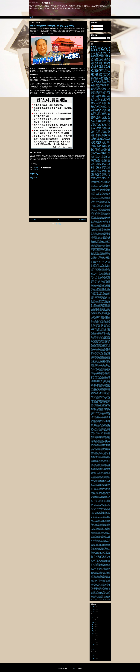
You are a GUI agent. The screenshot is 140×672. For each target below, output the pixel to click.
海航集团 (106, 89)
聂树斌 (103, 170)
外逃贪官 (94, 366)
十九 (96, 194)
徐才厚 (105, 72)
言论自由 (94, 117)
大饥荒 (108, 74)
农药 (105, 321)
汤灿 (94, 164)
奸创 (108, 374)
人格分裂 (96, 298)
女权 (99, 374)
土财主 (93, 361)
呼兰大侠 (108, 198)
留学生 (103, 167)
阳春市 (107, 174)
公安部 (102, 190)
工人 (92, 125)
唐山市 (102, 149)
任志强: (100, 302)
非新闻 (106, 176)
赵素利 (96, 246)
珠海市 (103, 114)
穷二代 (100, 236)
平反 (92, 156)
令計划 (102, 301)
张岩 (96, 405)
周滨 (105, 198)
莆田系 (104, 91)
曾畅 (100, 217)
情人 (105, 410)
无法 (100, 430)
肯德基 (104, 238)
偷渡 (100, 310)
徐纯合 (106, 156)
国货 (100, 358)
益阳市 (105, 232)
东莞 (107, 117)
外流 (92, 366)
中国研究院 (94, 281)
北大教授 (108, 329)
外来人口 (108, 365)
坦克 (95, 362)
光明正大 (99, 312)
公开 (95, 316)
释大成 (101, 249)
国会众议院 (106, 354)
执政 (106, 416)
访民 (107, 63)
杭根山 (100, 448)
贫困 (92, 245)
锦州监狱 (102, 250)
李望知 (102, 445)
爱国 (109, 113)
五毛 (93, 186)
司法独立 (97, 342)
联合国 (96, 238)
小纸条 (102, 390)
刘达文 (101, 326)
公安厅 (96, 190)
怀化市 (107, 210)
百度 (103, 78)
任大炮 (94, 188)
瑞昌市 (106, 230)
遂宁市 (96, 135)
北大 (106, 94)
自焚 (95, 132)
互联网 (102, 88)
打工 (98, 416)
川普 (109, 124)
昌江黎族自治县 (104, 433)
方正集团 (104, 429)
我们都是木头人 (94, 413)
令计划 (103, 50)
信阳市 (98, 144)
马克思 (93, 256)
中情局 (95, 285)
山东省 (103, 58)
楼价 (103, 453)
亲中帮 (92, 297)
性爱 (97, 410)
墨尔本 (104, 364)
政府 (98, 96)
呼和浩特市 (93, 350)
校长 (102, 450)
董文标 (97, 242)
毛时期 (95, 458)
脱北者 (106, 116)
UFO (94, 262)
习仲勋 (101, 80)
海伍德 (93, 166)
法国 (97, 224)
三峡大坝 (104, 265)
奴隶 (106, 374)
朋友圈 (102, 217)
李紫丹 (108, 445)
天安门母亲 (100, 152)
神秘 (106, 234)
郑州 (99, 249)
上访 (107, 73)
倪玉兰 (98, 309)
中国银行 (108, 182)
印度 (93, 337)
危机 (100, 121)
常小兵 (108, 155)
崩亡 (94, 393)
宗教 (94, 155)
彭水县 (106, 408)
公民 (107, 144)
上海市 (95, 59)
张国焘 (102, 404)
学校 (104, 381)
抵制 (95, 159)
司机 (94, 342)
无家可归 (97, 430)
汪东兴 (97, 164)
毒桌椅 (103, 457)
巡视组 (96, 393)
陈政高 (104, 253)
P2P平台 (95, 261)
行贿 (106, 242)
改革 (100, 159)
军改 (100, 145)
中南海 (103, 61)
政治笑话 (108, 422)
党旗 (109, 189)
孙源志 (104, 380)
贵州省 (92, 87)
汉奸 (102, 222)
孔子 (107, 153)
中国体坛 (107, 274)
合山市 (105, 342)
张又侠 (96, 404)
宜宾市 (93, 385)
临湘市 (108, 286)
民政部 (105, 460)
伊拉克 (94, 304)
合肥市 (99, 198)
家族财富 (102, 386)
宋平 (101, 205)
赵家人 (104, 76)
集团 (95, 254)
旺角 (98, 127)
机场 (93, 160)
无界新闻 (107, 430)
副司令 (99, 328)
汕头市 (100, 103)
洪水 (109, 224)
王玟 (102, 230)
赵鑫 (96, 174)
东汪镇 (97, 270)
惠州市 (95, 157)
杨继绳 (97, 220)
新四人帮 (92, 428)
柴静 (106, 220)
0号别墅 (97, 258)
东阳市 (102, 270)
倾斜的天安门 (103, 309)
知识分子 (99, 131)
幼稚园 (105, 396)
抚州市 (93, 418)
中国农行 (95, 182)
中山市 (106, 284)
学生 (106, 381)
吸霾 (101, 346)
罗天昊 (107, 237)
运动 (92, 248)
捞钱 (101, 420)
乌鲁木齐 (95, 289)
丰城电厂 (105, 286)
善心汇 (100, 200)
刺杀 (97, 328)
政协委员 (94, 422)
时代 (93, 433)
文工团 (96, 214)
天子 (93, 204)
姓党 (94, 102)
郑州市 (108, 76)
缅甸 (100, 116)
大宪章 (106, 368)
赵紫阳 (94, 67)
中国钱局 (103, 282)
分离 (94, 324)
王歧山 (92, 131)
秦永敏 (95, 116)
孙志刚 (98, 380)
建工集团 (94, 401)
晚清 (108, 434)
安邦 (93, 110)
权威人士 (107, 440)
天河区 (106, 370)
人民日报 (106, 80)
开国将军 (106, 401)
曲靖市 (108, 216)
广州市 (104, 63)
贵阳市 (100, 134)
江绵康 (106, 222)
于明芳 (98, 294)
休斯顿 (99, 304)
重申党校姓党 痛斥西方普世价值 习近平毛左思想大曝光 (52, 26)
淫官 (97, 166)
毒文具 (94, 457)
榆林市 (107, 221)
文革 (95, 52)
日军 (109, 214)
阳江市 (102, 252)
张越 (98, 125)
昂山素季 (96, 433)
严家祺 (92, 272)
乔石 (95, 94)
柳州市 (104, 67)
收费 (108, 421)
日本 (97, 89)
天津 (102, 72)
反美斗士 (102, 197)
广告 (92, 397)
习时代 (104, 290)
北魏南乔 (99, 330)
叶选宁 (94, 198)
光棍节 (104, 312)
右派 (92, 198)
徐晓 (101, 409)
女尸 (94, 374)
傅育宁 (105, 310)
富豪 (94, 389)
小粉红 (104, 206)
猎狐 (103, 229)
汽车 (108, 464)
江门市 (92, 464)
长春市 (107, 250)
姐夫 (96, 376)
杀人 (98, 440)
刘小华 (98, 325)
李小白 (96, 444)
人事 (95, 297)
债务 (93, 189)
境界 (100, 364)
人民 (104, 99)
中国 (101, 47)
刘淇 (107, 120)
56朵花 (99, 178)
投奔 (104, 417)
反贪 (106, 338)
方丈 (102, 214)
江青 (106, 128)
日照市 (105, 432)
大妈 (100, 368)
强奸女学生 (95, 408)
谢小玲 (96, 173)
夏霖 (102, 365)
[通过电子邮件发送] (44, 167)
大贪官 (97, 370)
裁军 (106, 171)
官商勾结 (103, 384)
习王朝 (107, 290)
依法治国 (98, 188)
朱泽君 (105, 438)
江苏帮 (106, 462)
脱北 (100, 240)
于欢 (101, 294)
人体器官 (101, 119)
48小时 (95, 260)
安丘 (100, 382)
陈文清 (107, 253)
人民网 (93, 300)
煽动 (108, 226)
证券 (102, 244)
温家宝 (101, 62)
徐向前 (95, 409)
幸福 (103, 396)
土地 (98, 360)
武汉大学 (97, 456)
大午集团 (101, 366)
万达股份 (97, 265)
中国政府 (104, 277)
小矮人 (97, 390)
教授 (108, 424)
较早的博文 (82, 219)
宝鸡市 (103, 385)
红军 (105, 131)
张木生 (106, 405)
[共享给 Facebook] (49, 167)
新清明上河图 (97, 428)
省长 (94, 233)
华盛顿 (98, 333)
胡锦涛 (100, 63)
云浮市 (103, 142)
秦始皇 (103, 169)
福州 (97, 169)
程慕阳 (107, 169)
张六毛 (104, 209)
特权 (93, 229)
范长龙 (102, 132)
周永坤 (93, 349)
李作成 (102, 441)
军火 (105, 320)
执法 (96, 213)
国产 (105, 200)
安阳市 (98, 205)
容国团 (107, 386)
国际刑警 (100, 150)
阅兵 (94, 77)
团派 (98, 95)
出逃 (95, 146)
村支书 (100, 446)
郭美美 (97, 106)
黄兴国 (104, 137)
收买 (103, 421)
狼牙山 (100, 229)
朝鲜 (94, 72)
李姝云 (103, 442)
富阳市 (98, 206)
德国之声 (106, 409)
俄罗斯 (107, 306)
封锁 (106, 389)
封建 (100, 389)
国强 (108, 357)
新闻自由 (102, 428)
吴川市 (106, 345)
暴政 (100, 436)
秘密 (95, 236)
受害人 (94, 340)
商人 (106, 352)
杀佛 (100, 440)
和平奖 (106, 100)
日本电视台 (102, 432)
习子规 (98, 290)
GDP (104, 260)
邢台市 (99, 135)
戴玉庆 (103, 212)
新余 (109, 426)
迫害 (97, 248)
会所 (102, 304)
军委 (101, 120)
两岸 (102, 181)
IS (109, 137)
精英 (92, 237)
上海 (97, 67)
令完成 (99, 55)
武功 (107, 454)
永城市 (100, 461)
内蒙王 (105, 318)
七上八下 (106, 264)
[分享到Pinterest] (50, 167)
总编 (99, 410)
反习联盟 (92, 197)
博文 (94, 26)
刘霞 (98, 146)
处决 (92, 365)
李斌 (97, 445)
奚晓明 (95, 204)
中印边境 (94, 274)
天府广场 (103, 370)
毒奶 (92, 457)
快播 (92, 112)
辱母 (101, 246)
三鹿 (95, 266)
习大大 (98, 185)
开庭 (93, 402)
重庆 (100, 174)
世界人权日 (107, 268)
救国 (106, 424)
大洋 (105, 369)
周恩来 (105, 77)
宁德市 (95, 382)
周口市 (106, 346)
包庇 (108, 328)
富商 (107, 388)
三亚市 (100, 138)
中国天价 (103, 276)
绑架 (93, 170)
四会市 (104, 353)
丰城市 (101, 286)
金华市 (104, 249)
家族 (100, 124)
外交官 (104, 365)
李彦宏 (107, 444)
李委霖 (100, 442)
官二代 (103, 205)
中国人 (98, 77)
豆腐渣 (100, 173)
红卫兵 (108, 131)
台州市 (105, 341)
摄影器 (96, 421)
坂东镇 (107, 361)
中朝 (98, 285)
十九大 (98, 194)
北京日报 (102, 329)
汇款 (97, 462)
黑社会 (102, 117)
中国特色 (99, 182)
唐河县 (103, 352)
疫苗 (101, 76)
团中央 (98, 354)
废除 (103, 398)
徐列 (109, 408)
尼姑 (109, 206)
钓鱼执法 (95, 250)
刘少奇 (103, 94)
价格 (93, 302)
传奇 (106, 304)
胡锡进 (97, 240)
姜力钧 (102, 377)
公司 (108, 314)
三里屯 (92, 266)
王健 (108, 229)
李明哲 (102, 160)
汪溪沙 (105, 464)
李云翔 (96, 441)
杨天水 (108, 446)
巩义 (109, 393)
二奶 (94, 294)
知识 (93, 234)
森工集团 (100, 453)
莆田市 (96, 171)
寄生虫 (104, 388)
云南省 (99, 61)
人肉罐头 (99, 300)
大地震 (95, 368)
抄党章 (92, 417)
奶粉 (95, 124)
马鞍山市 (103, 256)
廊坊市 (103, 102)
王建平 (108, 130)
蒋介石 (108, 91)
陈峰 (102, 253)
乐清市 (100, 289)
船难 (107, 240)
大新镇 (100, 369)
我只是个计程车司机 (102, 413)
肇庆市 (99, 238)
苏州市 (102, 85)
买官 (106, 293)
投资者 (106, 417)
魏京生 (106, 177)
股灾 (98, 66)
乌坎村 (94, 62)
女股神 (103, 374)
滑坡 (98, 226)
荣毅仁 (103, 241)
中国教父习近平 (94, 278)
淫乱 (102, 225)
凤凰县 (104, 322)
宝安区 (108, 205)
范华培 (92, 171)
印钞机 (95, 337)
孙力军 (95, 380)
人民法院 (104, 298)
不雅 (99, 268)
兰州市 (93, 120)
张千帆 (93, 404)
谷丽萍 (98, 117)
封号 (98, 389)
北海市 (103, 146)
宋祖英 (96, 110)
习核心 (98, 99)
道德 (107, 248)
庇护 (95, 398)
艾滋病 (93, 241)
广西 (104, 110)
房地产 (101, 157)
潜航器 (103, 226)
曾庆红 (103, 56)
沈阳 (100, 164)
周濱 (99, 349)
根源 (93, 452)
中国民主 (95, 280)
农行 (107, 321)
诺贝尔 (102, 98)
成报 (107, 412)
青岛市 (103, 176)
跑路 (99, 246)
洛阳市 (96, 130)
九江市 (95, 185)
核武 (97, 221)
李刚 (92, 442)
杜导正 (105, 446)
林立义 (102, 449)
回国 (103, 200)
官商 (100, 384)
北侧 (105, 329)
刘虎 (106, 193)
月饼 (99, 437)
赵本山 (93, 246)
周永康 (100, 52)
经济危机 (101, 237)
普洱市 (93, 436)
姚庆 (100, 153)
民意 (100, 460)
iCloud (106, 262)
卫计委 (107, 336)
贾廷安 (103, 134)
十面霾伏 (103, 332)
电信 (94, 232)
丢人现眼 (108, 270)
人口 (101, 297)
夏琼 (100, 365)
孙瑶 (107, 380)
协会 (104, 333)
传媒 (108, 304)
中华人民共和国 (100, 139)
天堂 (96, 152)
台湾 (107, 70)
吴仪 (104, 345)
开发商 (100, 401)
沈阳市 (103, 164)
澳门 (106, 113)
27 (109, 258)
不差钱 (93, 268)
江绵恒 (103, 103)
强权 (99, 408)
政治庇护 (104, 422)
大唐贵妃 (105, 366)
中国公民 (95, 276)
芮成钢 (106, 78)
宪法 (97, 102)
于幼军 (99, 142)
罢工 (96, 170)
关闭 (109, 317)
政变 (106, 102)
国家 (100, 95)
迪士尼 (94, 248)
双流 (107, 337)
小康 (95, 390)
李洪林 (101, 218)
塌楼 (109, 362)
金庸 (107, 249)
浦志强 (103, 82)
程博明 (97, 236)
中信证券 (97, 80)
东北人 (101, 269)
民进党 (97, 222)
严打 (95, 272)
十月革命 (102, 194)
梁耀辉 (94, 453)
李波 (97, 72)
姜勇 (105, 377)
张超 (107, 406)
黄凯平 (94, 257)
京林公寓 (106, 296)
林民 (97, 449)
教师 (101, 112)
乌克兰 (107, 288)
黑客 (107, 137)
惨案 (97, 212)
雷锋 (97, 254)
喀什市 (97, 200)
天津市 (98, 50)
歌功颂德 (96, 454)
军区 (98, 145)
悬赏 (103, 410)
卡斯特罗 (102, 336)
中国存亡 (107, 276)
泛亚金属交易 (105, 224)
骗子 (98, 137)
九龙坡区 (108, 289)
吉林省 (98, 100)
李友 (97, 218)
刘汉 (96, 326)
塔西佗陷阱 (96, 364)
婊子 (99, 378)
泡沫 (93, 113)
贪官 (101, 70)
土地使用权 (102, 360)
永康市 (103, 461)
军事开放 (94, 320)
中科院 (107, 285)
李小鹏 (93, 103)
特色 (95, 229)
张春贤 (94, 125)
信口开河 (106, 308)
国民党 (103, 95)
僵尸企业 (96, 189)
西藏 (105, 85)
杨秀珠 (94, 220)
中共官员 (100, 273)
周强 (98, 348)
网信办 (104, 237)
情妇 (95, 212)
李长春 (107, 127)
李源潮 (101, 66)
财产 (109, 244)
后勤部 (104, 344)
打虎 (94, 213)
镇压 (92, 77)
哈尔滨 (94, 352)
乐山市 (104, 184)
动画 (102, 328)
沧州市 (92, 224)
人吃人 (99, 186)
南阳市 (103, 148)
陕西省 (94, 63)
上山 (97, 266)
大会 (98, 202)
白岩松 (102, 232)
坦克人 (98, 123)
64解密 (102, 178)
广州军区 (105, 397)
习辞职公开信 (94, 107)
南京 (93, 148)
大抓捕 (97, 369)
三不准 (101, 265)
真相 (104, 233)
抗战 (96, 96)
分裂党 (96, 324)
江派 (104, 222)
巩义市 (92, 394)
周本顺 (94, 149)
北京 (92, 52)
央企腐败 (99, 372)
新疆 (109, 65)
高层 (98, 177)
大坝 (98, 368)
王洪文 (99, 230)
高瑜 (95, 99)
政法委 (92, 424)
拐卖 (98, 159)
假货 (94, 310)
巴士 (97, 394)
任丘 (95, 302)
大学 (105, 123)
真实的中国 (100, 233)
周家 (93, 348)
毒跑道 (98, 163)
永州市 (107, 163)
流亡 (95, 225)
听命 (93, 345)
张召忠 (99, 404)
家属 (99, 386)
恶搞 (101, 410)
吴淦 (105, 121)
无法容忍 (103, 430)
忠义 (93, 410)
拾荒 (95, 420)
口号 (95, 341)
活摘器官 (92, 225)
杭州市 (99, 82)
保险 (96, 308)
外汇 (96, 202)
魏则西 (104, 73)
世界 (94, 181)
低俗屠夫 (94, 305)
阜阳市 (95, 252)
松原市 (103, 448)
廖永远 (96, 400)
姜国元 (107, 377)
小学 (93, 390)
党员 (100, 94)
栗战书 (95, 85)
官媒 (97, 155)
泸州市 (96, 113)
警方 (95, 244)
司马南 (100, 342)
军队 (92, 109)
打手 (100, 416)
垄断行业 (103, 362)
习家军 (101, 185)
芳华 (96, 241)
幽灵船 (108, 396)
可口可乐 (100, 341)
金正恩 (100, 81)
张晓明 (103, 405)
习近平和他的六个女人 (100, 292)
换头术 (103, 420)
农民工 (106, 145)
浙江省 (99, 59)
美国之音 (99, 170)
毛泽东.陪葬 (99, 458)
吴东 (102, 345)
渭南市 (93, 226)
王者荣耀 (99, 167)
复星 (98, 365)
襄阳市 (92, 244)
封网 (104, 389)
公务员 (104, 144)
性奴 (95, 410)
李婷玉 (96, 160)
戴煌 (108, 414)
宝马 (101, 385)
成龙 (109, 412)
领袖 (93, 137)
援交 (94, 421)
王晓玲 (96, 230)
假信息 (107, 309)
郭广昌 (92, 99)
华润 (96, 333)
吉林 (92, 344)
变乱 (102, 340)
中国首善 (95, 284)
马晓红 (95, 177)
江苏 (104, 128)
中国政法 (108, 277)
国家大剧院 (99, 357)
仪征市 (105, 301)
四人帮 (102, 353)
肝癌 (106, 170)
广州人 (101, 397)
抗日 (105, 125)
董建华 (94, 242)
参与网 (104, 337)
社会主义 (101, 234)
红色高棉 (95, 237)
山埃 (93, 392)
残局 (107, 456)
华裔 (109, 194)
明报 (105, 159)
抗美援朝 (95, 112)
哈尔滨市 (98, 149)
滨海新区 (94, 91)
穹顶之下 (104, 236)
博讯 (99, 336)
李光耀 (94, 218)
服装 (107, 437)
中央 (100, 72)
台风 (108, 341)
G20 (96, 84)
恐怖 (93, 212)
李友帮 (94, 442)
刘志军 (104, 325)
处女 (94, 365)
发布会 (108, 338)
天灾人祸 (105, 152)
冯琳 (98, 322)
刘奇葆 (97, 193)
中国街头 (106, 281)
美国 (105, 62)
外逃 (93, 152)
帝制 (96, 396)
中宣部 (103, 284)
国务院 (106, 356)
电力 (96, 232)
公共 (104, 314)
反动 (98, 338)
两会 (98, 84)
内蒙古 (108, 81)
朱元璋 (96, 438)
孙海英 (101, 380)
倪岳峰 (95, 309)
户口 (106, 212)
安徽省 (95, 69)
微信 (109, 72)
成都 (98, 157)
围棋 (103, 354)
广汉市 (108, 397)
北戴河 (106, 56)
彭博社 (103, 408)
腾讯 (102, 240)
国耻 (97, 150)
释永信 (95, 92)
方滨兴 (107, 429)
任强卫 (97, 302)
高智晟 (102, 92)
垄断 (100, 362)
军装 (93, 321)
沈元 (97, 465)
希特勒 (93, 396)
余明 (93, 306)
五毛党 (97, 119)
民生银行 (103, 163)
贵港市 (103, 173)
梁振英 (106, 162)
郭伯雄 (103, 54)
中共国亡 (96, 273)
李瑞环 (106, 160)
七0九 (103, 264)
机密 (96, 440)
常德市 (98, 396)
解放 (93, 173)
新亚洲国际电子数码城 (100, 426)
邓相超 (93, 249)
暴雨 (102, 436)
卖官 (108, 333)
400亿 (92, 260)
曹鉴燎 (95, 217)
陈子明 (96, 253)
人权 (98, 94)
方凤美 (100, 429)
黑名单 (104, 257)
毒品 (109, 456)
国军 (104, 356)
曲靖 (104, 436)
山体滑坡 (100, 155)
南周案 (98, 334)
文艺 (101, 425)
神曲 (104, 234)
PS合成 (100, 261)
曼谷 (98, 217)
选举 (98, 174)
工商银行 (104, 393)
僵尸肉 (99, 189)
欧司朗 (105, 453)
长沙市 (101, 106)
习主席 (92, 290)
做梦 (96, 310)
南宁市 (95, 95)
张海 (93, 406)
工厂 (101, 393)
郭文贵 (95, 49)
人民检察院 (103, 186)
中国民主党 (100, 280)
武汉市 (100, 89)
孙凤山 (92, 380)
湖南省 (106, 55)
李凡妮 (108, 441)
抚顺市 (92, 159)
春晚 (101, 434)
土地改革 (106, 360)
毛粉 (103, 458)
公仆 (94, 190)
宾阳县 (95, 388)
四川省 (99, 54)
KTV (109, 260)
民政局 (102, 460)
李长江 (97, 446)
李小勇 (93, 444)
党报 (100, 313)
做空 (98, 310)
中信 (104, 181)
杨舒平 (100, 220)
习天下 (95, 290)
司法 (96, 100)
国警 (98, 358)
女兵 (109, 373)
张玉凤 (103, 156)
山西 (95, 392)
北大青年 (93, 330)
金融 (93, 80)
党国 (94, 313)
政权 (107, 125)
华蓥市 (101, 333)
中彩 (93, 285)
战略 (100, 414)
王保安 (105, 229)
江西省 (98, 62)
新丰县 (94, 426)
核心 (95, 221)
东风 (105, 270)
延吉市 (104, 400)
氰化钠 (95, 461)
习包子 (98, 88)
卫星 (105, 336)
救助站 (103, 424)
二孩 (104, 185)
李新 (99, 160)
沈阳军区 (106, 465)
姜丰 (100, 377)
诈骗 (94, 134)
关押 (107, 317)
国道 (102, 358)
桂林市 (104, 96)
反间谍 (105, 197)
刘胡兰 (98, 326)
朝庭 (109, 437)
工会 (99, 393)
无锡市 (95, 127)
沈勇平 (99, 465)
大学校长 (103, 368)
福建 (92, 116)
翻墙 (99, 105)
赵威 (93, 174)
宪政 (99, 110)
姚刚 (101, 376)
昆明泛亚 (93, 216)
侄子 (103, 306)
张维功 (101, 406)
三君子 (104, 138)
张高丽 (93, 89)
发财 (92, 340)
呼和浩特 (108, 349)
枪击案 (94, 450)
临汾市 (92, 184)
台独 (106, 148)
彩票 (102, 210)
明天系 (108, 433)
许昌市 (99, 244)
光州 (96, 312)
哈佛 (92, 352)
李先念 (105, 441)
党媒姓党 (106, 189)
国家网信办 (104, 357)
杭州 (94, 128)
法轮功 (92, 130)
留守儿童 (99, 232)
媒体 (106, 109)
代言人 (93, 301)
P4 (97, 261)
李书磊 (93, 441)
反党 (103, 121)
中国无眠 (99, 278)
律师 (93, 78)
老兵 (94, 73)
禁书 (109, 114)
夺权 (93, 373)
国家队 (95, 123)
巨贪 (107, 393)
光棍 (102, 312)
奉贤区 (102, 373)
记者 (96, 81)
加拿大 (98, 109)
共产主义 (98, 120)
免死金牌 (108, 312)
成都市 (97, 70)
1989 (92, 178)
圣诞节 (96, 361)
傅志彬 (102, 310)
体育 (102, 305)
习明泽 (104, 141)
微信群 (104, 210)
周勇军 (103, 346)
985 (101, 260)
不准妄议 (106, 266)
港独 (96, 226)
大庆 (92, 369)
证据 (104, 244)
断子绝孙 (106, 425)
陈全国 (93, 253)
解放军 (108, 59)
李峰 (102, 444)
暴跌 (100, 127)
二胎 (94, 119)
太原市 (92, 124)
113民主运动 (102, 258)
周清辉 (96, 349)
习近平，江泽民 (102, 293)
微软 (103, 409)
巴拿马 (100, 102)
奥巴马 (95, 153)
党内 (92, 313)
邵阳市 (96, 249)
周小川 (108, 121)
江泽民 (108, 49)
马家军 (96, 256)
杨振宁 (92, 448)
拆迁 (100, 418)
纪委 (98, 237)
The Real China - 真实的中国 (39, 3)
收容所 (105, 421)
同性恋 (96, 344)
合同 (103, 342)
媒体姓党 (104, 153)
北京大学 (98, 329)
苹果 (109, 170)
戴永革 (105, 414)
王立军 (101, 91)
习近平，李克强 (95, 293)
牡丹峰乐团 (106, 228)
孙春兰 (101, 204)
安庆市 (107, 382)
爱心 (101, 228)
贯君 (97, 134)
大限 (103, 202)
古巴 (97, 341)
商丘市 (94, 200)
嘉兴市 (99, 353)
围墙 (101, 354)
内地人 (98, 318)
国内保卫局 (100, 356)
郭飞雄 (100, 87)
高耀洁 (101, 137)
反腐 (106, 65)
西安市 (100, 73)
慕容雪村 (100, 212)
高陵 (106, 256)
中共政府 (104, 273)
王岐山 (106, 47)
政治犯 (103, 213)
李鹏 (97, 63)
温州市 (103, 166)
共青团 (101, 77)
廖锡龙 (101, 400)
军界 (107, 320)
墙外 (102, 364)
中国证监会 (104, 182)
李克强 (108, 50)
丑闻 (104, 268)
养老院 (95, 318)
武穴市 (100, 456)
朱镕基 (93, 440)
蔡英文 (105, 132)
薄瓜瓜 (99, 171)
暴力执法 (103, 216)
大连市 (100, 202)
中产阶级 (94, 139)
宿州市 (98, 388)
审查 (92, 386)
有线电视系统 (103, 437)
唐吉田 (100, 352)
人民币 (99, 107)
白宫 (95, 131)
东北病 (104, 269)
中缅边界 (96, 286)
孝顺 (93, 381)
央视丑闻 (103, 372)
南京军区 (94, 334)
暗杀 (107, 159)
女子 (92, 374)
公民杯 (100, 316)
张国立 (105, 404)
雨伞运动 (99, 176)
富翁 (92, 389)
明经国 (96, 216)
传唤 (104, 304)
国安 (101, 109)
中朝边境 (101, 285)
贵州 (94, 245)
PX (102, 261)
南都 (97, 336)
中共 (98, 47)
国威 (93, 357)
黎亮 (102, 257)
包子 (106, 328)
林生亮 (99, 449)
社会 (103, 131)
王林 (93, 81)
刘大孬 (93, 325)
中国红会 (102, 281)
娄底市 (96, 378)
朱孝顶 (99, 438)
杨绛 (98, 448)
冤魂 (96, 322)
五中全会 (95, 296)
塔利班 (92, 364)
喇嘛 (92, 353)
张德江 (92, 82)
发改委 (108, 197)
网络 (95, 98)
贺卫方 (96, 245)
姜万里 (97, 377)
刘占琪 (106, 324)
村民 (103, 446)
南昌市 (100, 148)
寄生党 (101, 388)
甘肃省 (100, 78)
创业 (93, 328)
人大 (103, 297)
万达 (97, 138)
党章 (108, 313)
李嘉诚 (96, 82)
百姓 (106, 114)
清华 (107, 225)
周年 (92, 123)
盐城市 (108, 232)
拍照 (104, 418)
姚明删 (106, 376)
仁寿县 (102, 300)
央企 (109, 152)
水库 (100, 222)
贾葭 (106, 173)
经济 (92, 73)
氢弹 (93, 461)
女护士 (96, 374)
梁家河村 (107, 452)
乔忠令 (92, 185)
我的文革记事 (93, 414)
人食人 (107, 186)
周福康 (104, 349)
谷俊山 (108, 85)
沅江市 (94, 465)
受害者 (97, 340)
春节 (103, 434)
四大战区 (108, 353)
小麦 (105, 390)
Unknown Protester (99, 262)
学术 (102, 381)
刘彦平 (100, 193)
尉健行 (101, 206)
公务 (106, 314)
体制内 (99, 305)
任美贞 (106, 302)
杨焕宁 (95, 448)
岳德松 (97, 392)
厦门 (102, 337)
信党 (103, 308)
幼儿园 (95, 209)
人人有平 (98, 297)
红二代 (105, 66)
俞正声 (98, 308)
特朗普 (92, 114)
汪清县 (102, 464)
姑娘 (98, 376)
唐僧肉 (97, 352)
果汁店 (107, 449)
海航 (103, 89)
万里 (105, 117)
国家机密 (104, 201)
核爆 (104, 450)
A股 (105, 178)
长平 (105, 250)
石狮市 (95, 234)
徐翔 (106, 110)
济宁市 (100, 113)
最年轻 (96, 437)
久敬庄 (97, 184)
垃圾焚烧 (93, 202)
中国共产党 (107, 139)
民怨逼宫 (97, 460)
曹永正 (92, 217)
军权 (103, 145)
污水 (98, 464)
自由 (104, 105)
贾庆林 (103, 69)
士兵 (107, 364)
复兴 (96, 365)
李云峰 (107, 217)
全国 (92, 190)
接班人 (100, 213)
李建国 (104, 444)
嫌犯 (101, 378)
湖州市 (103, 113)
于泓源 (103, 294)
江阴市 (95, 464)
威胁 (94, 378)
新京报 (106, 426)
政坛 (97, 422)
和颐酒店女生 (102, 350)
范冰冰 (98, 132)
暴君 (98, 436)
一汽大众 (94, 264)
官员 (94, 70)
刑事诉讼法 (100, 324)
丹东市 (92, 288)
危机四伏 (99, 337)
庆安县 (95, 156)
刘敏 (94, 326)
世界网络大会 (98, 181)
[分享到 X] (47, 167)
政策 (101, 424)
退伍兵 (99, 248)
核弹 (103, 162)
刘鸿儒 (104, 326)
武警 (98, 76)
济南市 (108, 96)
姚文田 (103, 376)
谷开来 (105, 98)
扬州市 (108, 416)
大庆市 (94, 369)
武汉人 (93, 456)
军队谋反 (98, 321)
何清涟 (106, 305)
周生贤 (101, 349)
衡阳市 (103, 171)
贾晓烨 (102, 245)
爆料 (99, 228)
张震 (100, 210)
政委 (103, 159)
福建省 (106, 61)
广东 (102, 110)
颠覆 (96, 137)
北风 (96, 330)
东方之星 (104, 81)
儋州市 (108, 310)
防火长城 (99, 252)
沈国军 (102, 465)
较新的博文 (33, 219)
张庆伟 (97, 210)
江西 (109, 462)
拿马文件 (98, 420)
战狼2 (97, 414)
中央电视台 (100, 284)
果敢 (105, 449)
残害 (105, 456)
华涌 (107, 194)
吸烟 (99, 346)
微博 (109, 110)
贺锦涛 (99, 245)
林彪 (92, 85)
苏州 (98, 241)
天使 (100, 370)
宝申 (99, 385)
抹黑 (98, 418)
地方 (109, 201)
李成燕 (94, 445)
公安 (96, 74)
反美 (104, 338)
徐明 (96, 76)
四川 (94, 150)
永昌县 (106, 461)
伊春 (97, 304)
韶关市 (104, 254)
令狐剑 (99, 301)
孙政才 (104, 84)
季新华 (95, 381)
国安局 (95, 357)
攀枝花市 (100, 421)
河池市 (95, 224)
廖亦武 (93, 400)
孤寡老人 (99, 381)
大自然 (94, 370)
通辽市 (102, 248)
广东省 (100, 49)
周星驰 (106, 348)
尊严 (108, 389)
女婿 (98, 153)
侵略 (105, 306)
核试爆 (106, 450)
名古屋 (99, 344)
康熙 (108, 398)
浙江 (100, 225)
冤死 (94, 322)
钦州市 (103, 174)
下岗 (92, 181)
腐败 (97, 73)
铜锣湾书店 (104, 87)
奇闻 (97, 373)
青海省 (101, 254)
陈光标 (103, 135)
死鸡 (103, 456)
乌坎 (100, 184)
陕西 (93, 254)
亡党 (95, 186)
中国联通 (93, 141)
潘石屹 (100, 226)
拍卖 (98, 213)
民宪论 (108, 458)
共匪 (105, 317)
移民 (98, 116)
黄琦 (100, 257)
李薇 (95, 446)
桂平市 (99, 221)
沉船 (109, 128)
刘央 (96, 325)
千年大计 (107, 332)
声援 (109, 364)
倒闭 (108, 188)
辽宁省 (106, 69)
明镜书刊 (95, 434)
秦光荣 (100, 169)
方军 (98, 429)
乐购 (103, 289)
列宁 (95, 193)
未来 (94, 438)
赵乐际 (107, 134)
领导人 (107, 254)
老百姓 (93, 238)
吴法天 (93, 346)
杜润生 (107, 218)
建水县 (97, 401)
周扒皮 (100, 348)
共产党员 (100, 317)
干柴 (101, 396)
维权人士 (95, 105)
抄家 (95, 417)
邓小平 (99, 58)
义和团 (104, 288)
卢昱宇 (97, 121)
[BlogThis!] (46, 167)
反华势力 (98, 197)
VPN (92, 138)
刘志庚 (107, 325)
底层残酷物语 (99, 398)
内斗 (103, 318)
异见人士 (98, 402)
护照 (96, 418)
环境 (104, 230)
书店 (102, 99)
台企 (103, 341)
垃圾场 (97, 362)
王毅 (98, 91)
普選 (96, 436)
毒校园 (97, 457)
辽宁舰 (106, 246)
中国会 (103, 274)
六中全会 (106, 316)
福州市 (92, 98)
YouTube (108, 178)
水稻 (98, 461)
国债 (95, 356)
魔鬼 (108, 256)
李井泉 (99, 441)
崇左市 (104, 155)
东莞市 (104, 70)
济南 (98, 225)
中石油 (104, 285)
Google (106, 260)
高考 (100, 177)
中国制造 (99, 276)
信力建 (103, 188)
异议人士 (99, 156)
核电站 (97, 128)
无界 (104, 214)
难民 (106, 135)
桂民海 (102, 221)
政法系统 (95, 424)
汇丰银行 (94, 462)
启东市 (95, 345)
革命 (104, 106)
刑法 (104, 324)
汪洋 (100, 464)
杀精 (102, 440)
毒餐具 (106, 457)
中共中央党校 (104, 272)
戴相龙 (96, 78)
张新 (98, 405)
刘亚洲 (95, 109)
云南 (106, 294)
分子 (93, 193)
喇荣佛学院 (95, 353)
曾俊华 (106, 436)
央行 (92, 153)
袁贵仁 (108, 242)
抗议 (109, 157)
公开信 (105, 190)
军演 (103, 320)
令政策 (96, 301)
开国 (103, 401)
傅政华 (107, 107)
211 (108, 258)
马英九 (98, 92)
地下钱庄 (105, 150)
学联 (108, 381)
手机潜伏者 (94, 416)
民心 (94, 460)
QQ (104, 261)
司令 (97, 198)
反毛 (102, 338)
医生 (109, 330)
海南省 (99, 69)
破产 (98, 234)
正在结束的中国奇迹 (102, 454)
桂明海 (98, 452)
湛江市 (107, 166)
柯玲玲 (99, 450)
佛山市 (103, 107)
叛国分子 (108, 340)
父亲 (103, 228)
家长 (105, 386)
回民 (96, 354)
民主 (105, 59)
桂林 (101, 452)
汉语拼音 (100, 462)
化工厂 (94, 329)
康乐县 (105, 398)
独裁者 (97, 229)
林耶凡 (103, 220)
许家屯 (98, 98)
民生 (108, 460)
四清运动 (93, 354)
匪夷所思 (103, 330)
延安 (107, 400)
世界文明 (93, 269)
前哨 (108, 193)
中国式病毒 (100, 277)
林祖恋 (96, 162)
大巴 (109, 368)
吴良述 (96, 346)
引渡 (104, 402)
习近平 (93, 47)
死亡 (96, 163)
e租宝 (94, 138)
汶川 (106, 103)
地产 (107, 201)
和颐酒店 (97, 350)
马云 (93, 84)
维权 (96, 66)
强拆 (93, 96)
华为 (105, 194)
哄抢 (109, 350)
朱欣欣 (102, 438)
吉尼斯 (108, 342)
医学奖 (106, 330)
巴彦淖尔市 (105, 394)
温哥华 (100, 166)
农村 (101, 321)
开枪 (102, 209)
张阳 (100, 125)
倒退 (93, 309)
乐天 (98, 289)
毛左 (93, 458)
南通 (95, 336)
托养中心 (103, 416)
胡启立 (107, 238)
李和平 (97, 442)
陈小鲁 (99, 253)
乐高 (105, 289)
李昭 (99, 218)
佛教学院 (98, 306)
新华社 (101, 96)
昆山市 (99, 433)
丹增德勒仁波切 (97, 288)
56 (97, 260)
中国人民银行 (99, 274)
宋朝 (95, 384)
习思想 (101, 290)
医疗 (92, 332)
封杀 (102, 389)
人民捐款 (100, 298)
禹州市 (108, 234)
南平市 (101, 334)
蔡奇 (106, 105)
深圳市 (106, 54)
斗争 (103, 425)
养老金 (92, 318)
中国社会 (98, 281)
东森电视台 (93, 270)
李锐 (93, 162)
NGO (92, 261)
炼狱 (106, 226)
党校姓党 (36, 169)
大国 (93, 368)
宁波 (98, 382)
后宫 (107, 344)
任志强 (95, 55)
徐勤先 (92, 409)
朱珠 (108, 438)
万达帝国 (94, 265)
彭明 (103, 125)
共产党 (100, 67)
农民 (103, 321)
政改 (101, 422)
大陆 (109, 100)
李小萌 (99, 444)
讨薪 (97, 244)
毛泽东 (93, 50)
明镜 (92, 434)
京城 (97, 186)
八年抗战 (97, 314)
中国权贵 (103, 278)
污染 (109, 222)
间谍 (93, 252)
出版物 (107, 322)
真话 (106, 233)
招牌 (93, 420)
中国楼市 (107, 278)
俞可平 (95, 144)
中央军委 (94, 88)
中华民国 (107, 181)
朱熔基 (103, 127)
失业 (106, 372)
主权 (95, 184)
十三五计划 (99, 332)
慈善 (94, 412)
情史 (107, 410)
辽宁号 (103, 246)
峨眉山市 (104, 392)
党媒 (98, 313)
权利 (104, 440)
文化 (108, 213)
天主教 (105, 202)
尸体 (107, 206)
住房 (97, 305)
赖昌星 (96, 87)
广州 (98, 209)
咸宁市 (106, 350)
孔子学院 (105, 378)
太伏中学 (95, 372)
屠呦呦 (103, 124)
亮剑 (109, 296)
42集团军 (95, 178)
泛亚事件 (100, 224)
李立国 (105, 445)
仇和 (108, 300)
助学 (104, 328)
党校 (102, 313)
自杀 (101, 105)
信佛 (101, 308)
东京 (99, 269)
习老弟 (94, 292)
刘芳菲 (103, 193)
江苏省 (103, 55)
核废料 (92, 221)
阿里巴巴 (106, 252)
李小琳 (106, 58)
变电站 (104, 340)
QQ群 (106, 261)
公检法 (97, 316)
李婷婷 (106, 442)
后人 (102, 344)
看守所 (96, 233)
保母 (94, 308)
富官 (109, 388)
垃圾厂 (102, 123)
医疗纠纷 (94, 332)
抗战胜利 (105, 157)
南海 (105, 88)
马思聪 (99, 256)
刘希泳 (101, 325)
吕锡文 (102, 198)
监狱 (92, 233)
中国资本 (95, 282)
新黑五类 (95, 429)
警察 (92, 92)
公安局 (99, 190)
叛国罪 (92, 341)
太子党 (92, 76)
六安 (94, 317)
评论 (94, 29)
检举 (97, 453)
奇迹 (95, 373)
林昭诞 (94, 449)
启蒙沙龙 (99, 345)
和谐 (92, 200)
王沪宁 (99, 114)
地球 (103, 361)
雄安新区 (94, 176)
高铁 (103, 177)
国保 (107, 200)
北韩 (94, 194)
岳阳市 (100, 392)
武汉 (93, 222)
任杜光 (103, 302)
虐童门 (103, 242)
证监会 (106, 244)
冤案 (109, 145)
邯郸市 (94, 106)
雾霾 (94, 65)
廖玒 (99, 400)
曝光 (106, 216)
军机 (101, 320)
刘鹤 (107, 326)
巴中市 (95, 394)
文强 (97, 425)
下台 (107, 138)
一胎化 (97, 264)
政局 (99, 422)
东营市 (99, 270)
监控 (106, 167)
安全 (102, 382)
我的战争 (108, 413)
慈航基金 (104, 412)
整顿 (95, 425)
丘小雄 (96, 269)
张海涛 (95, 406)
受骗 (100, 340)
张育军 (104, 406)
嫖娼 (98, 124)
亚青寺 (98, 296)
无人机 (93, 430)
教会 (106, 213)
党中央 (102, 189)
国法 (96, 358)
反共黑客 (95, 338)
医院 (106, 146)
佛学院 (105, 119)
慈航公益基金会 (98, 412)
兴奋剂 (108, 190)
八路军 (101, 314)
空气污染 (108, 236)
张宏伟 (108, 404)
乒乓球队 (108, 184)
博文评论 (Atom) (59, 224)
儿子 (92, 312)
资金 (105, 245)
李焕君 (104, 218)
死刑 (95, 222)
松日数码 (107, 448)
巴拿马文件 (98, 56)
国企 (107, 88)
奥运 (107, 373)
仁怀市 (105, 300)
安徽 (104, 204)
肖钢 (102, 238)
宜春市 (96, 385)
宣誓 (97, 386)
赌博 (107, 245)
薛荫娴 (100, 242)
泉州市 (107, 164)
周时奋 (103, 348)
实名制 (92, 206)
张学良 (107, 209)
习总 (109, 106)
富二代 (95, 206)
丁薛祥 (100, 264)
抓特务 (101, 417)
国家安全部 (99, 201)
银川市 (98, 250)
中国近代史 (99, 282)
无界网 (106, 214)
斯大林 (99, 214)
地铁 (105, 361)
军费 (95, 321)
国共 (97, 356)
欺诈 (93, 454)
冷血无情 (101, 322)
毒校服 (100, 457)
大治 (103, 369)
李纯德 (92, 446)
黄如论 (97, 257)
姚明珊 (98, 204)
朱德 (105, 217)
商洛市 (108, 352)
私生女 (92, 236)
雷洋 (92, 61)
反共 (95, 197)
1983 (106, 258)
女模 (101, 374)
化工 (100, 146)
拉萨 (102, 418)
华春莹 (93, 333)
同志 (94, 344)
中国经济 (98, 65)
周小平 (95, 348)
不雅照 (101, 268)
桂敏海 (95, 452)
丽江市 (101, 141)
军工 (99, 320)
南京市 (101, 84)
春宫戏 (98, 434)
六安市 (96, 317)
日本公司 (97, 432)
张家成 (94, 210)
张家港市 (93, 405)
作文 (101, 306)
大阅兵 (104, 74)
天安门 (107, 95)
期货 (92, 438)
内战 (101, 318)
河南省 (95, 54)
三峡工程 (108, 265)
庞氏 (100, 209)
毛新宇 (101, 128)
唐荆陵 (105, 149)
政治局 (108, 84)
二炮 (96, 294)
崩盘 (106, 124)
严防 (97, 272)
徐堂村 (98, 409)
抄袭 (97, 417)
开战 (95, 402)
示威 (94, 169)
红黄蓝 (92, 132)
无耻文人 (94, 432)
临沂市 (97, 141)
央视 (92, 102)
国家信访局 (94, 201)
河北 (109, 103)
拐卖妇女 (107, 418)
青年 (99, 254)
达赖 (109, 246)
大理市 (107, 369)
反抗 (100, 338)
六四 (103, 49)
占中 (101, 74)
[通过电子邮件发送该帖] (41, 167)
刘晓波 (104, 52)
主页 (58, 219)
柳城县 (100, 162)
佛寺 (95, 306)
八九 (101, 144)
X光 (103, 262)
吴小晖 (102, 100)
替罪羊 (93, 437)
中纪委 (95, 61)
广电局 (92, 398)
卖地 (106, 333)
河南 (92, 105)
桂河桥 (103, 452)
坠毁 (93, 362)
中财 (99, 286)
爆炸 (107, 67)
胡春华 (106, 82)
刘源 (98, 74)
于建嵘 (106, 185)
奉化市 (99, 373)
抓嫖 (99, 417)
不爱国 (96, 268)
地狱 (101, 361)
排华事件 (107, 420)
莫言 (106, 241)
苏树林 (100, 241)
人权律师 (107, 142)
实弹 (106, 385)
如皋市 (93, 376)
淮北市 (104, 225)
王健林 (96, 114)
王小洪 (95, 167)
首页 (31, 17)
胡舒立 (94, 240)
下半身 (102, 266)
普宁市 (107, 112)
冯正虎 (92, 146)
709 (106, 106)
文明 (99, 425)
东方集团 (108, 269)
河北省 (95, 58)
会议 (92, 144)
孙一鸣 (108, 378)
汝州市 (103, 462)
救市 (99, 112)
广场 (94, 397)
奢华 (105, 373)
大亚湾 (98, 366)
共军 (103, 317)
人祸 (96, 300)
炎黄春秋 (100, 130)
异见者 (101, 402)
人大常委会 (106, 297)
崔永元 (107, 392)
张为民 (106, 402)
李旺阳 (99, 445)
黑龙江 (107, 257)
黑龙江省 (106, 92)
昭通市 (99, 216)
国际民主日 (95, 360)
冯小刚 (104, 120)
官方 (106, 205)
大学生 (108, 123)
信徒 (106, 188)
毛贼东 (105, 458)
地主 (99, 361)
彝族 (101, 408)
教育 (104, 112)
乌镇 (102, 184)
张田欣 (98, 406)
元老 (94, 312)
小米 (100, 390)
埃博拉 (106, 362)
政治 (102, 59)
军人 (95, 145)
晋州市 (105, 434)
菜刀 (108, 241)
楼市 (93, 163)
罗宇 (103, 116)
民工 (92, 460)
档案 (105, 221)
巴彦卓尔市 (101, 394)
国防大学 (105, 358)
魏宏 (109, 177)
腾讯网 (104, 240)
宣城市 (94, 386)
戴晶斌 (102, 414)
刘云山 (103, 65)
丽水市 (101, 288)
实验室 (108, 385)
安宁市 (104, 382)
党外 (96, 313)
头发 (108, 372)
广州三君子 (97, 397)
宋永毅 (97, 384)
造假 (105, 248)
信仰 (101, 188)
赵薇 (109, 98)
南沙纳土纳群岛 (106, 334)
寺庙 (96, 389)
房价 (108, 212)
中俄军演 (99, 272)
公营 (103, 316)
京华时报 (102, 296)
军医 (97, 320)
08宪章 (94, 258)
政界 (98, 424)
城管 (104, 109)
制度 (95, 328)
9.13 (99, 260)
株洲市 (108, 220)
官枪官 (106, 384)
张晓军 (100, 405)
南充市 (96, 148)
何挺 (104, 305)
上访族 (99, 266)
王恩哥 (93, 230)
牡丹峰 (104, 130)
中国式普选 (95, 277)
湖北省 (92, 66)
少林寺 (107, 390)
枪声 (97, 450)
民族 (97, 103)
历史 (93, 100)
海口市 (98, 85)
